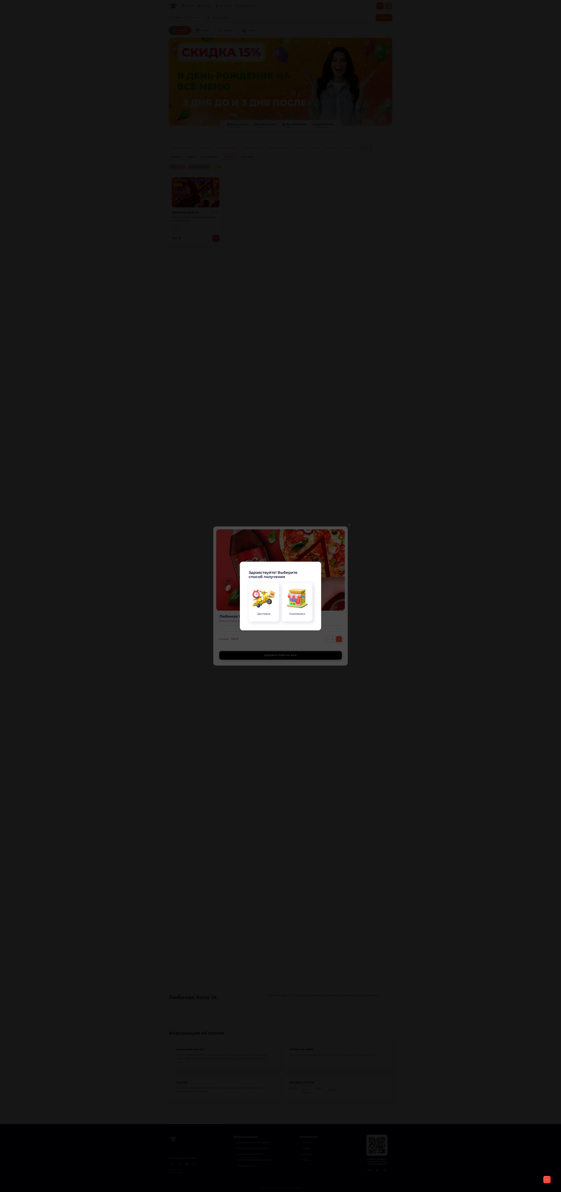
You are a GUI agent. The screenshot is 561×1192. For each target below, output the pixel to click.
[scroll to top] (547, 1179)
